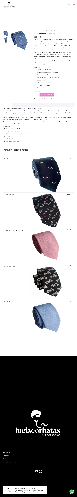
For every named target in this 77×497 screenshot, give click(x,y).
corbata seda (58, 98)
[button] (27, 32)
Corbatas (39, 31)
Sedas (43, 31)
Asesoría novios (7, 452)
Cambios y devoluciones (9, 462)
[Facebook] (36, 471)
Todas (49, 98)
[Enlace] (9, 5)
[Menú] (69, 5)
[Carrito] (73, 5)
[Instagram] (40, 471)
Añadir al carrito (46, 94)
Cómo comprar (7, 455)
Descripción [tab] (8, 105)
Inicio (35, 31)
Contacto (5, 459)
